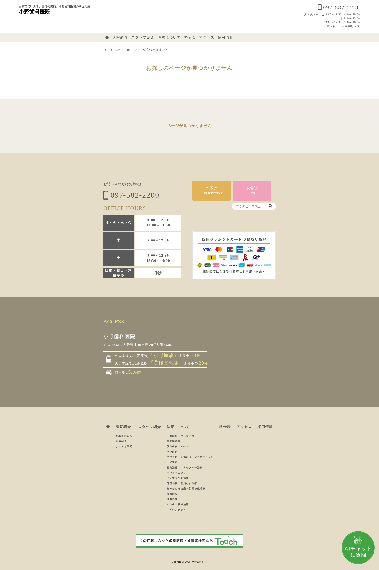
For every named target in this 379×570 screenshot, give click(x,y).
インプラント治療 (178, 478)
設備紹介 (121, 441)
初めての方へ (124, 436)
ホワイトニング (176, 472)
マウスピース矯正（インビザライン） (190, 457)
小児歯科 (172, 451)
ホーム (107, 37)
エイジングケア (176, 509)
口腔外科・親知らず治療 (182, 483)
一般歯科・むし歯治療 (180, 436)
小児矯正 (172, 462)
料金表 (190, 37)
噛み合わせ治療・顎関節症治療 (186, 488)
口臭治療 (172, 499)
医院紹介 (120, 37)
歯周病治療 (174, 441)
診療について (169, 37)
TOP (106, 49)
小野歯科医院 (34, 11)
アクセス (206, 37)
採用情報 (225, 37)
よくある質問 (124, 446)
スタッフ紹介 (142, 37)
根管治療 (172, 493)
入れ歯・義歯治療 (178, 504)
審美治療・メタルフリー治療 (185, 467)
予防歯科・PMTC (178, 446)
